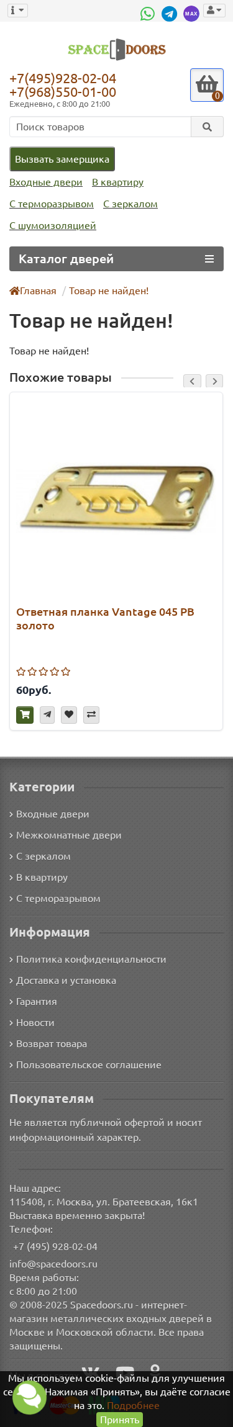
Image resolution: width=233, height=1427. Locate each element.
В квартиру (118, 181)
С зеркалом (130, 203)
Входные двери (46, 181)
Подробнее (133, 1405)
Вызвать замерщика (62, 158)
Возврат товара (51, 1043)
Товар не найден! (108, 290)
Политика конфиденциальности (91, 959)
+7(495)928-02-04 (62, 77)
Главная (38, 290)
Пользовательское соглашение (89, 1064)
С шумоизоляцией (52, 225)
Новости (35, 1022)
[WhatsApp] (149, 13)
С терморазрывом (51, 203)
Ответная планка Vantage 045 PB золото (105, 618)
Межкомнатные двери (69, 834)
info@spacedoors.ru (53, 1263)
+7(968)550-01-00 (62, 91)
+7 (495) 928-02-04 (55, 1246)
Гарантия (36, 1001)
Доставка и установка (66, 980)
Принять (119, 1419)
